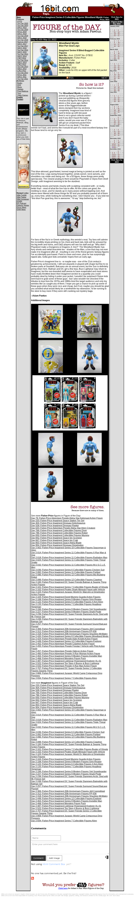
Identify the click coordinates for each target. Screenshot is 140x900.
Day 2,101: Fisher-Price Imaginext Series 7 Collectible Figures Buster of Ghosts (69, 587)
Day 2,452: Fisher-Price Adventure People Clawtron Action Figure (63, 644)
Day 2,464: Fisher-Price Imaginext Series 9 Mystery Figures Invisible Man (66, 656)
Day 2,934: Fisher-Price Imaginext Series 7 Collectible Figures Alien (64, 678)
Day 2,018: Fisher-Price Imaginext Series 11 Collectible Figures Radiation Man (69, 557)
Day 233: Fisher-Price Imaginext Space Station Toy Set (57, 520)
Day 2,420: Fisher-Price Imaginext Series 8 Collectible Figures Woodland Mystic (70, 636)
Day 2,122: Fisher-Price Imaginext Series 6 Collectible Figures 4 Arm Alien (67, 602)
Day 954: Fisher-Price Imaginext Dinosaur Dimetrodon (57, 545)
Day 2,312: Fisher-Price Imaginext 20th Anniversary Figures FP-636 (64, 631)
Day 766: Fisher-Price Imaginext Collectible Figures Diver (59, 530)
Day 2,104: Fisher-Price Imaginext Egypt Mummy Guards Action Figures (65, 597)
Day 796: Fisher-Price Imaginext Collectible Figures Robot (59, 533)
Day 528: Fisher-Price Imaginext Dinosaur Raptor (55, 525)
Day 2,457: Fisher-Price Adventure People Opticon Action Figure (62, 651)
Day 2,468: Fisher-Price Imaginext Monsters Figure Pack (58, 658)
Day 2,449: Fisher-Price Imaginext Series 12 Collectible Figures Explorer (66, 641)
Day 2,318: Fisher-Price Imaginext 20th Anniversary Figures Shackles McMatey (69, 634)
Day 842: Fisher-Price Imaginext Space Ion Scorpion (56, 538)
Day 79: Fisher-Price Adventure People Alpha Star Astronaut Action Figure (67, 518)
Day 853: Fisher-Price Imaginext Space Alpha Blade (56, 543)
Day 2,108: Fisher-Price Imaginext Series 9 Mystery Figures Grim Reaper (66, 599)
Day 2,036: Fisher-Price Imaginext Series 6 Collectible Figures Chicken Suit (67, 570)
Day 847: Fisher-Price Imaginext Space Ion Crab (54, 540)
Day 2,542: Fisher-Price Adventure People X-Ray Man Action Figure (64, 666)
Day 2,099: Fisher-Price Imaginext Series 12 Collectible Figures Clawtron (66, 580)
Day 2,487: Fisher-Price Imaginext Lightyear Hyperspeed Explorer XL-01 (66, 661)
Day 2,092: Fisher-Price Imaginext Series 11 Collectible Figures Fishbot (65, 572)
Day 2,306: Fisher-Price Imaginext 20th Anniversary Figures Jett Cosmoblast (68, 629)
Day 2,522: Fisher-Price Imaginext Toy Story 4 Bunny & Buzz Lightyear (65, 663)
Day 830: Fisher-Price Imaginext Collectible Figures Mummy (60, 535)
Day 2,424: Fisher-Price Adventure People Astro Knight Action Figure (64, 639)
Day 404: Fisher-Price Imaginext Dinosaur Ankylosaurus (58, 523)
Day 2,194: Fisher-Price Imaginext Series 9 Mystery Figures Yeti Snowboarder (69, 609)
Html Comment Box (54, 864)
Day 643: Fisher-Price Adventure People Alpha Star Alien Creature (63, 528)
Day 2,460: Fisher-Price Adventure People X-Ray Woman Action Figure (65, 653)
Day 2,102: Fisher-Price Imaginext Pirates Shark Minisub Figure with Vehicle (68, 589)
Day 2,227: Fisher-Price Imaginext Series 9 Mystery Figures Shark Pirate (66, 612)
